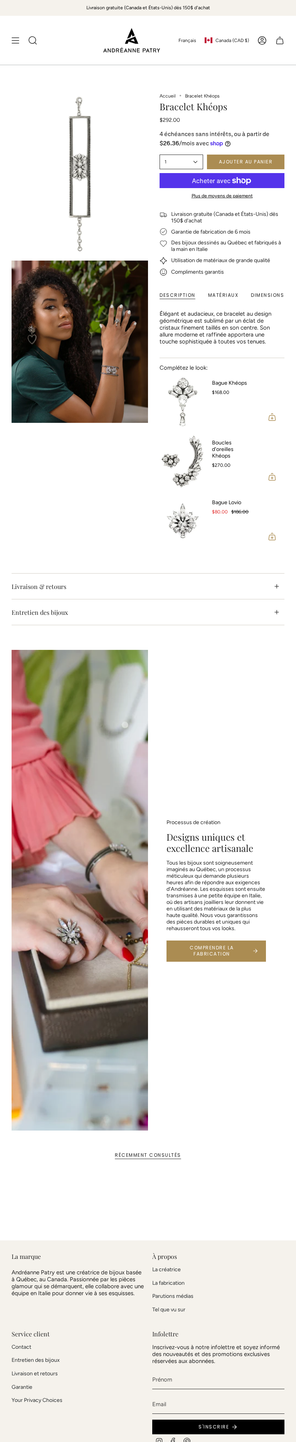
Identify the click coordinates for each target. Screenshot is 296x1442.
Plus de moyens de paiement (222, 196)
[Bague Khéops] (183, 401)
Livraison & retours (39, 586)
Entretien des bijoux (40, 612)
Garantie (22, 1387)
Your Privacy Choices (37, 1400)
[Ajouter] (272, 417)
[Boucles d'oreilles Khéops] (183, 461)
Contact (21, 1347)
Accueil (168, 96)
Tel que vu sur (168, 1309)
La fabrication (168, 1283)
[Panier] (280, 40)
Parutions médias (172, 1296)
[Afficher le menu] (15, 40)
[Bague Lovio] (183, 521)
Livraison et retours (35, 1373)
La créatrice (166, 1269)
